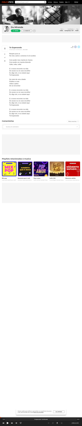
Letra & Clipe (75, 423)
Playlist (61, 423)
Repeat (53, 423)
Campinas (67, 30)
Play (8, 423)
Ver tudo (25, 49)
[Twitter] (79, 47)
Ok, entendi (58, 411)
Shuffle (48, 423)
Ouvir (16, 30)
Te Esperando (37, 419)
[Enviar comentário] (77, 127)
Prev (3, 423)
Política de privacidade (38, 412)
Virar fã (27, 30)
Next (12, 423)
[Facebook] (75, 47)
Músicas (56, 2)
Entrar (76, 2)
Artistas (50, 2)
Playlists (61, 2)
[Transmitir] (66, 423)
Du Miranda (17, 27)
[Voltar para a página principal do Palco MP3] (8, 2)
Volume (16, 423)
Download (57, 423)
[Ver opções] (34, 30)
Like (20, 423)
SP (73, 30)
